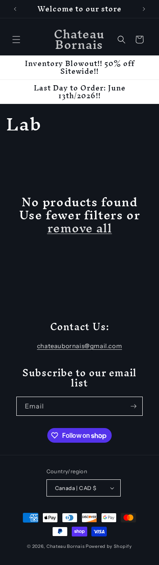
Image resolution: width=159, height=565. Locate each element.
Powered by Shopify (109, 546)
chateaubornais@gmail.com (79, 346)
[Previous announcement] (15, 9)
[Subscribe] (133, 406)
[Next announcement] (144, 9)
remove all (79, 228)
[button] (16, 40)
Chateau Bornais (65, 546)
